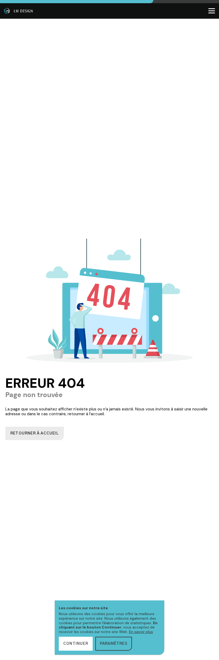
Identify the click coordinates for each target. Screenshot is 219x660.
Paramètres (113, 644)
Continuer (75, 644)
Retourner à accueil (34, 433)
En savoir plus (141, 631)
